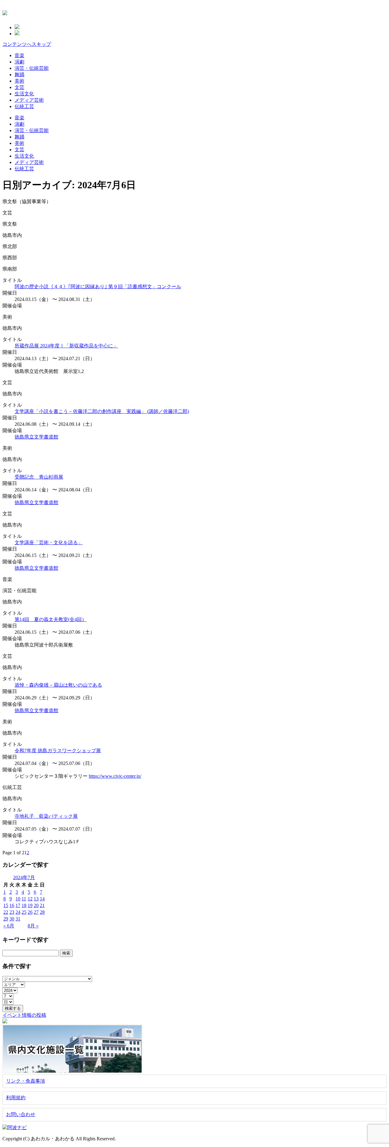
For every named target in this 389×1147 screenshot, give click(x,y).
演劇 (19, 61)
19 (30, 905)
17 (17, 905)
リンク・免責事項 (25, 1081)
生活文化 (24, 93)
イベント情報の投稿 (24, 1015)
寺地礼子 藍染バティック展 (46, 816)
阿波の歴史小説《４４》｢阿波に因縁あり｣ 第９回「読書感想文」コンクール (98, 286)
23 (11, 912)
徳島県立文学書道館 (36, 436)
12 (30, 898)
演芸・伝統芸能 (32, 68)
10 (17, 898)
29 (5, 918)
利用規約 (16, 1097)
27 (36, 912)
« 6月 (8, 925)
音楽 (19, 55)
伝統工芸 (24, 106)
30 (11, 918)
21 (42, 905)
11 (24, 898)
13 (36, 898)
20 (36, 905)
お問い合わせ (20, 1114)
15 (5, 905)
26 (30, 912)
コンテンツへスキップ (26, 44)
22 (5, 912)
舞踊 (19, 74)
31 (17, 918)
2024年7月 (24, 877)
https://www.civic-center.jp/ (115, 776)
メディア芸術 (29, 100)
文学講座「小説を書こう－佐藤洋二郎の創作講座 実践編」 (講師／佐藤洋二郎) (102, 411)
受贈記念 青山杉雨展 (39, 477)
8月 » (33, 925)
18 (24, 905)
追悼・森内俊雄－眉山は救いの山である (58, 685)
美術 (19, 81)
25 (24, 912)
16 (11, 905)
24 (17, 912)
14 (42, 898)
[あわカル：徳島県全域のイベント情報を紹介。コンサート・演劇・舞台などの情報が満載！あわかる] (4, 11)
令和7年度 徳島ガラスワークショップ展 (58, 750)
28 (42, 912)
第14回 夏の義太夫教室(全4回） (51, 619)
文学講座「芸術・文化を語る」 (49, 542)
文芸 (19, 87)
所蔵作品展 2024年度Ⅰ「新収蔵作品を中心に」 (66, 345)
